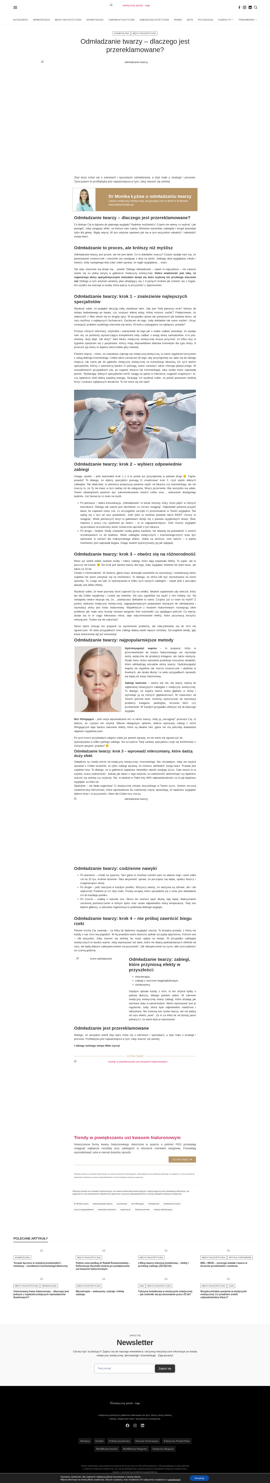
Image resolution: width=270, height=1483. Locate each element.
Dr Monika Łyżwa (81, 1204)
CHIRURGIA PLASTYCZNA (122, 20)
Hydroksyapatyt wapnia (102, 1204)
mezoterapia (122, 1204)
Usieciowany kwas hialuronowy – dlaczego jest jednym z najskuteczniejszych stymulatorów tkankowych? (41, 1294)
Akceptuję (199, 1478)
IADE (142, 1286)
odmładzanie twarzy (171, 1204)
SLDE (231, 1286)
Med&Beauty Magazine (135, 1449)
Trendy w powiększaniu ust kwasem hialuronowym (127, 1137)
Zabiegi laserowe (142, 1210)
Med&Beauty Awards (107, 1449)
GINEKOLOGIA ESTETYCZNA (154, 20)
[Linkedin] (250, 7)
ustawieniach (174, 1479)
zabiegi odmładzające (163, 1210)
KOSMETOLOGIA (95, 20)
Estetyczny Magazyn (163, 1449)
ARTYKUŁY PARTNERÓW (240, 1257)
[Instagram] (244, 7)
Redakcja (85, 1441)
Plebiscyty (225, 20)
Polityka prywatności (119, 1441)
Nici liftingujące (137, 1204)
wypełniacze (125, 1210)
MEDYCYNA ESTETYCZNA (68, 20)
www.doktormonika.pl (121, 204)
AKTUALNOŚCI (20, 20)
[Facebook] (239, 7)
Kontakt (99, 1441)
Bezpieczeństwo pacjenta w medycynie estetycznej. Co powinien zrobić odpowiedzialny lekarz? (223, 1294)
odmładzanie (153, 1204)
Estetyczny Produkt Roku (177, 1441)
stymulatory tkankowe (107, 1210)
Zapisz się (165, 1368)
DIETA (190, 20)
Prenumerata (247, 20)
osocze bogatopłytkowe (84, 1210)
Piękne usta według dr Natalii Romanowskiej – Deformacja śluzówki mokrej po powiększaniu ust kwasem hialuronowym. (103, 1266)
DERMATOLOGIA (41, 20)
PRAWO (178, 20)
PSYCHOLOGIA (205, 20)
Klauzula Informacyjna (146, 1441)
